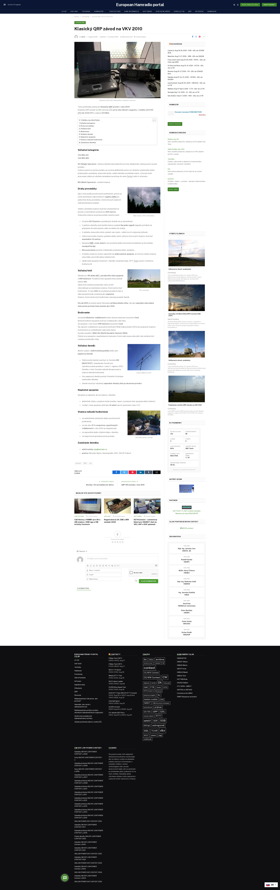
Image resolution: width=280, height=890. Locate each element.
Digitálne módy (163, 11)
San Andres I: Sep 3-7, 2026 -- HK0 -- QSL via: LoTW (185, 96)
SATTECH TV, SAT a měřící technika (186, 511)
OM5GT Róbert (182, 662)
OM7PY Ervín (181, 669)
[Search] (234, 4)
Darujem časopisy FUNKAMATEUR (188, 112)
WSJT (146, 735)
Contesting (115, 11)
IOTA (165, 687)
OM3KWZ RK (181, 658)
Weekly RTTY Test (115, 675)
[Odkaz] (112, 565)
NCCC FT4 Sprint (115, 670)
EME (146, 687)
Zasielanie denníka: (88, 142)
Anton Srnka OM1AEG (187, 622)
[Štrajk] (96, 565)
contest (78, 463)
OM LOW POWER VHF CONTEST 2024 (88, 872)
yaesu (153, 735)
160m (151, 660)
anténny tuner (148, 663)
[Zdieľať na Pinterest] (199, 36)
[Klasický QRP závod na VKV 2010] (117, 70)
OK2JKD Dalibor (182, 683)
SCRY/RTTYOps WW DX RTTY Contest (123, 693)
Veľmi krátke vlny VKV (176, 149)
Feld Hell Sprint (114, 701)
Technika (86, 11)
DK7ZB (154, 683)
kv (159, 695)
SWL (146, 731)
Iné (169, 169)
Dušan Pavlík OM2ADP (187, 633)
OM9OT (147, 703)
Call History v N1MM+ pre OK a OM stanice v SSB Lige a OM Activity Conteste (87, 522)
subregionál (158, 725)
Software (147, 11)
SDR (155, 721)
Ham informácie (131, 11)
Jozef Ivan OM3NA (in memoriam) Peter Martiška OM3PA (186, 608)
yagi (160, 735)
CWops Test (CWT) (115, 658)
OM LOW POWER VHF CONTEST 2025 (88, 881)
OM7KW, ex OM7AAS (184, 690)
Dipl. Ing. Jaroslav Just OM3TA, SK (186, 550)
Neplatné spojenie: (88, 137)
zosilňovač (147, 739)
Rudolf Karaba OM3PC (186, 561)
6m (145, 659)
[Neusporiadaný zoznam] (103, 565)
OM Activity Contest (161, 703)
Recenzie (199, 11)
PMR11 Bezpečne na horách (187, 697)
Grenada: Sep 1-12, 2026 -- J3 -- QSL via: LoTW (183, 92)
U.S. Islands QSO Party (116, 713)
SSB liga (147, 725)
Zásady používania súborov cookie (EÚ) (88, 722)
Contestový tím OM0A (184, 693)
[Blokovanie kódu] (109, 565)
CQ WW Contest (152, 677)
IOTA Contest (148, 691)
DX (160, 682)
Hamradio (212, 11)
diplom (146, 683)
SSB (163, 720)
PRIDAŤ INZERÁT (175, 124)
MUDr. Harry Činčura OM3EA (187, 572)
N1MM (162, 699)
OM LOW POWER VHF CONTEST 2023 (88, 863)
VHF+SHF (74, 11)
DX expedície (176, 44)
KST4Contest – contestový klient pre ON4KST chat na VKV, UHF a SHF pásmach (145, 522)
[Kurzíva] (90, 565)
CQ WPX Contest (151, 673)
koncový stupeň (149, 695)
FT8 (152, 687)
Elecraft (167, 683)
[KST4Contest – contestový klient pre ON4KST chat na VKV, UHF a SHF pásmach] (147, 506)
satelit (147, 720)
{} (115, 565)
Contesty (115, 654)
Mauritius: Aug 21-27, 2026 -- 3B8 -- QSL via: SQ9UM (186, 56)
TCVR (154, 730)
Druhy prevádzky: (87, 126)
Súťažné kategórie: (87, 123)
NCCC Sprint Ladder (116, 681)
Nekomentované (127, 37)
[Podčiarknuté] (93, 565)
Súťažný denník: (87, 134)
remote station (149, 716)
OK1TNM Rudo (182, 679)
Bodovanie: (85, 131)
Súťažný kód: (86, 129)
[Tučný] (87, 565)
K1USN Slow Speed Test (117, 687)
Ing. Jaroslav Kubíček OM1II (186, 594)
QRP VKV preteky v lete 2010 (132, 485)
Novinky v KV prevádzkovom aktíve (100, 485)
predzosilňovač (148, 707)
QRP (190, 11)
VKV (100, 110)
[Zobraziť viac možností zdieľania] (204, 36)
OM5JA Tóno (181, 676)
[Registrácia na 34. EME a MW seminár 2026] (117, 506)
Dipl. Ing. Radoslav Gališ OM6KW (186, 583)
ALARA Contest (114, 707)
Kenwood (158, 691)
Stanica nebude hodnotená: (91, 140)
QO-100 (147, 712)
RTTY (158, 716)
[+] (118, 565)
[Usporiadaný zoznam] (100, 565)
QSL (162, 711)
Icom (159, 687)
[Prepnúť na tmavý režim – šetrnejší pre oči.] (238, 5)
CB (163, 663)
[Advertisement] (187, 211)
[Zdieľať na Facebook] (192, 36)
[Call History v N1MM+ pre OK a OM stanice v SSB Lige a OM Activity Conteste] (87, 506)
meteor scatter (151, 699)
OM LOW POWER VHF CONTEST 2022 (88, 854)
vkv (90, 463)
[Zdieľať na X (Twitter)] (196, 36)
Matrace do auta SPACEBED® (186, 513)
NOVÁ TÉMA (173, 189)
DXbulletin (179, 11)
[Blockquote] (106, 565)
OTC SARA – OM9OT (184, 686)
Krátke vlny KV (173, 139)
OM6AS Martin (182, 665)
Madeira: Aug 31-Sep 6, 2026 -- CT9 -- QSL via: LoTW (186, 89)
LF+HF (64, 11)
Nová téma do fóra (250, 4)
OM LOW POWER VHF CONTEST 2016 (88, 821)
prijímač (158, 707)
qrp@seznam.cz (100, 449)
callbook (157, 663)
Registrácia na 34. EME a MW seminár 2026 (116, 521)
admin (83, 37)
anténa (160, 659)
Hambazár (99, 11)
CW (165, 677)
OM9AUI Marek (182, 672)
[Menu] (5, 5)
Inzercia (171, 179)
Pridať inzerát (269, 4)
